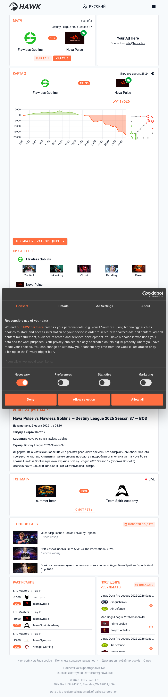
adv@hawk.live (102, 672)
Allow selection (84, 399)
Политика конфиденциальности (76, 660)
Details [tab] (63, 306)
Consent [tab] (22, 306)
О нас (147, 660)
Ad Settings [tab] (104, 306)
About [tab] (145, 306)
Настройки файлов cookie (34, 660)
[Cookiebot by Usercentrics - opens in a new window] (145, 294)
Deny (30, 399)
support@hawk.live (92, 668)
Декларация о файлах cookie (121, 660)
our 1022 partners (30, 327)
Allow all (137, 399)
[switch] (63, 382)
